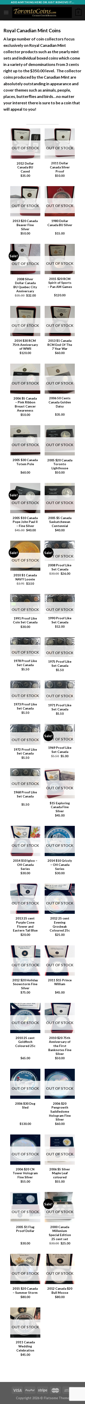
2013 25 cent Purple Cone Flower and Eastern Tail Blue (25, 924)
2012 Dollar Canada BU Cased (25, 167)
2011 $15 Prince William (60, 982)
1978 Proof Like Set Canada (25, 663)
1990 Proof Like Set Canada (59, 620)
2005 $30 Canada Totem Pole (25, 462)
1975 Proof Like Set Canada (59, 663)
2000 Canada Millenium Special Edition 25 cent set (60, 1233)
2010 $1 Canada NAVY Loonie (25, 577)
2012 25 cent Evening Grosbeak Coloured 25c (60, 924)
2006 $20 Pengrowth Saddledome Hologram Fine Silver (60, 1112)
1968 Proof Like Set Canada (25, 794)
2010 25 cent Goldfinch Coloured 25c (25, 1042)
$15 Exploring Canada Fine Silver (60, 807)
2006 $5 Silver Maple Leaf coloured (59, 1173)
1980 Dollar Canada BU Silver (59, 223)
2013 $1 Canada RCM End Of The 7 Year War (59, 344)
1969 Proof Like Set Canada (59, 750)
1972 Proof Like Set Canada (25, 751)
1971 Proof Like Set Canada (59, 707)
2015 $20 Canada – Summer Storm (25, 1290)
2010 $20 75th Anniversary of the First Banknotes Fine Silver (59, 1046)
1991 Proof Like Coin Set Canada (25, 620)
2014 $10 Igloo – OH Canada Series (25, 864)
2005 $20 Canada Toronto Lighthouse (59, 464)
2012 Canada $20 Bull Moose (59, 1290)
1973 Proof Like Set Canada (25, 706)
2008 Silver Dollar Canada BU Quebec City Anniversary (25, 285)
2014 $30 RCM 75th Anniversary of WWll (25, 344)
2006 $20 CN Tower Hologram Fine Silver (25, 1173)
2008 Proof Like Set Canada (59, 567)
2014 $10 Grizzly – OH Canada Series (60, 864)
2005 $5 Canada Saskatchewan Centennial (59, 522)
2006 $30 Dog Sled (25, 1105)
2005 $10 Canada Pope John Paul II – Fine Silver (25, 522)
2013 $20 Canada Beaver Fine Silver (25, 225)
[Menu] (6, 12)
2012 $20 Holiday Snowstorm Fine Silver (25, 984)
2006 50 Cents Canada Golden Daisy (60, 402)
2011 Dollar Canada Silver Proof (60, 167)
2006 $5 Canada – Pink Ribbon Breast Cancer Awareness (25, 404)
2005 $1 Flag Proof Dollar (25, 1229)
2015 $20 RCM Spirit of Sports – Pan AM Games (60, 283)
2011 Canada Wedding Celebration (25, 1346)
